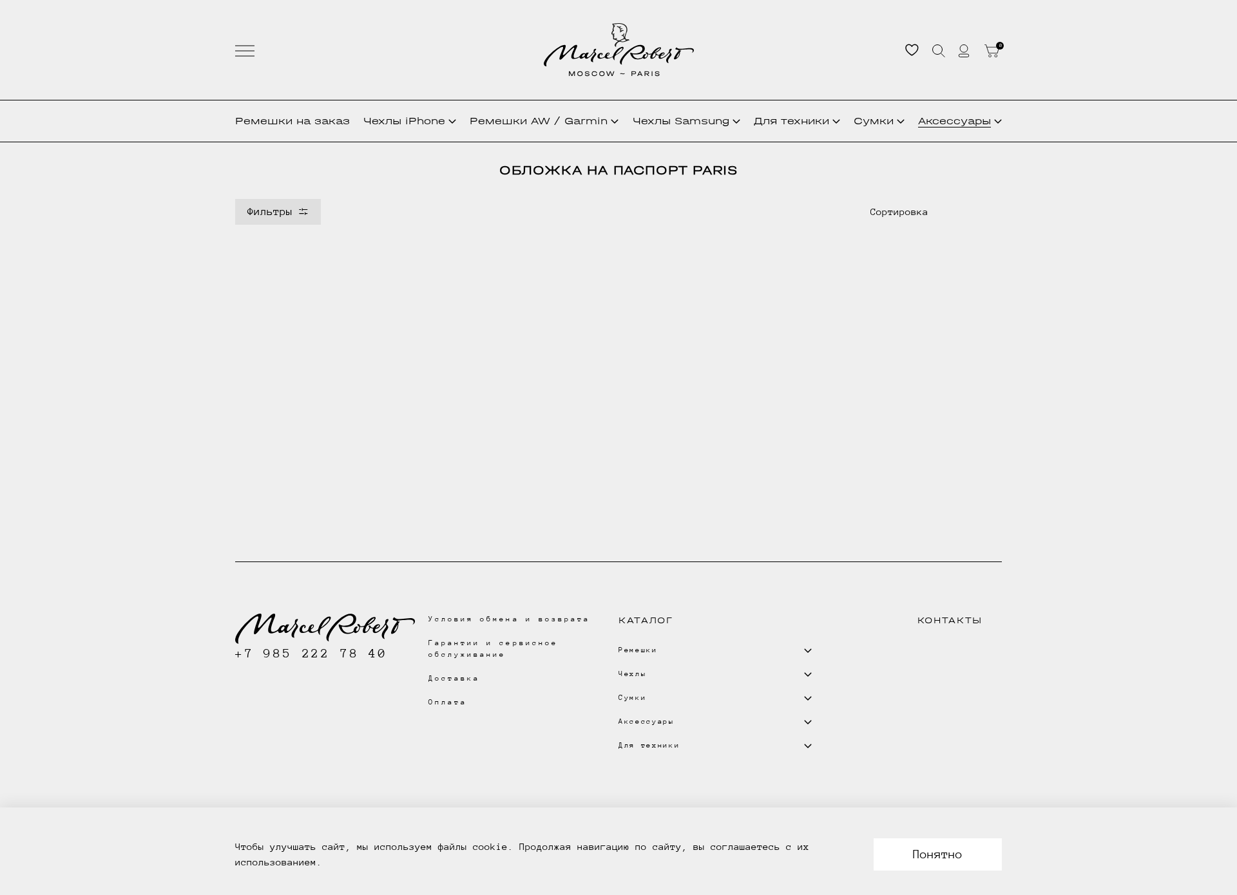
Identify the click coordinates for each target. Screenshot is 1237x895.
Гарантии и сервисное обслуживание (493, 649)
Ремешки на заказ (292, 121)
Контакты (950, 620)
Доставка (454, 678)
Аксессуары (954, 121)
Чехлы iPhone (404, 121)
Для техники (791, 121)
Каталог (645, 620)
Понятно (938, 854)
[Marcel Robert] (619, 50)
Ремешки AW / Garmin (539, 121)
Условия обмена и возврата (509, 619)
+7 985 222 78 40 (311, 653)
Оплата (447, 702)
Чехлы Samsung (681, 121)
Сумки (874, 121)
